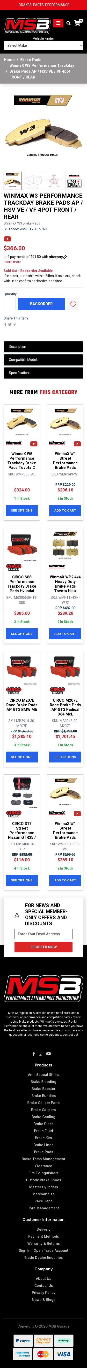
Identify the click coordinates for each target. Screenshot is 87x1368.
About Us (43, 1278)
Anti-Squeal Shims (43, 1075)
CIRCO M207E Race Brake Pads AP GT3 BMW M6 (21, 705)
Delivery (44, 1229)
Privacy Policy (43, 1292)
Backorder (41, 304)
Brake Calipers (43, 1110)
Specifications (19, 373)
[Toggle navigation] (58, 23)
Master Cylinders (43, 1187)
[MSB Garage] (27, 23)
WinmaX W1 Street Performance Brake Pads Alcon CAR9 (65, 833)
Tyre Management (43, 1208)
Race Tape (44, 1201)
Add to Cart (65, 510)
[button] (73, 304)
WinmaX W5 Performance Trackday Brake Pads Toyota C (21, 460)
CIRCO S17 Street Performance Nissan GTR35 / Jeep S (22, 833)
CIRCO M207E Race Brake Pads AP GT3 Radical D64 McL (65, 707)
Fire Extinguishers (43, 1173)
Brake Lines (43, 1145)
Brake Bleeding (43, 1082)
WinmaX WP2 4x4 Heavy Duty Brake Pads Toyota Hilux (65, 584)
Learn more (12, 262)
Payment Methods (43, 1236)
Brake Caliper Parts (43, 1103)
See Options (22, 510)
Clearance (43, 1166)
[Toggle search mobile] (67, 23)
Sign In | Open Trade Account (43, 1250)
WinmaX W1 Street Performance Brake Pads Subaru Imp (65, 463)
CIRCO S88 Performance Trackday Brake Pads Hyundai (21, 584)
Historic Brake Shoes (43, 1180)
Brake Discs (43, 1124)
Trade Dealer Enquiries (43, 1257)
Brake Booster (43, 1089)
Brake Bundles (43, 1096)
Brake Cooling (43, 1117)
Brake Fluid (43, 1131)
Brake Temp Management (43, 1159)
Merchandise (43, 1194)
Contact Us (43, 1285)
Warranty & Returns (43, 1243)
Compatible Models (23, 360)
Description (17, 347)
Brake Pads (43, 1152)
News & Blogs (43, 1300)
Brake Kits (43, 1138)
